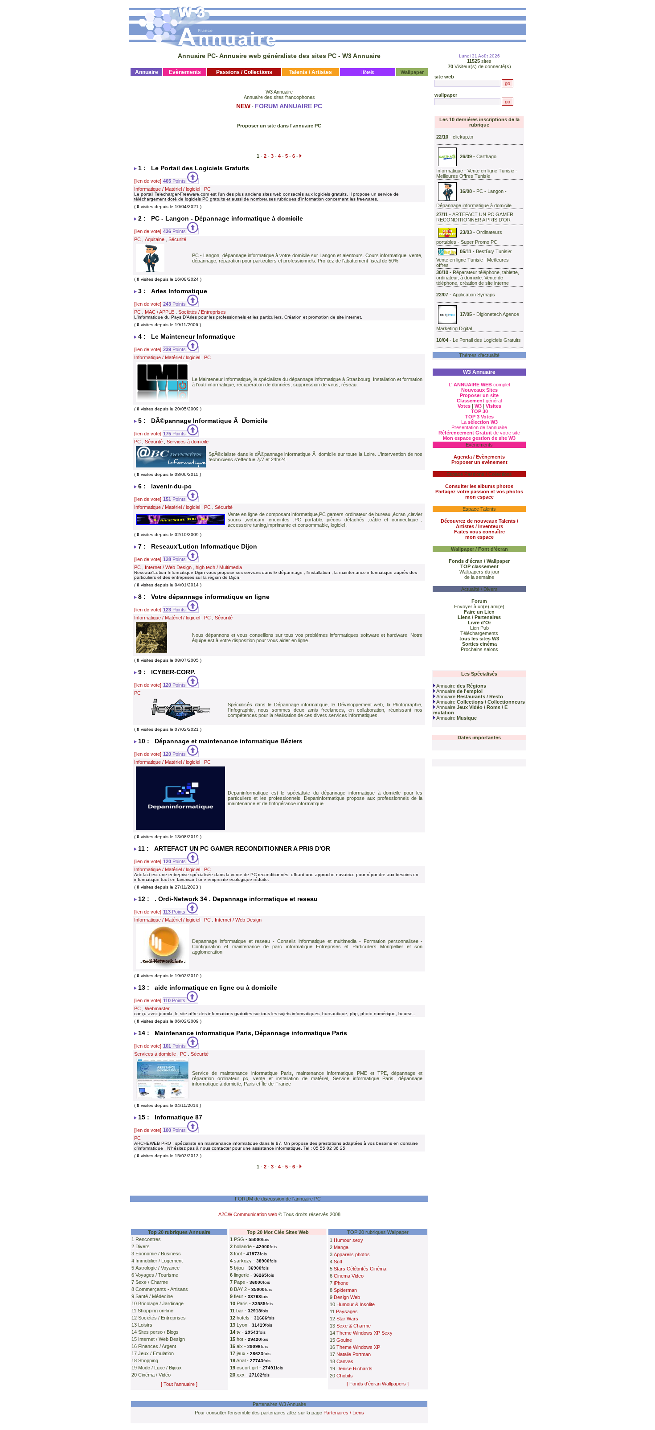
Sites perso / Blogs (158, 1332)
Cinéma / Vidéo (154, 1374)
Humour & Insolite (355, 1304)
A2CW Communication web (247, 1214)
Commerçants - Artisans (161, 1289)
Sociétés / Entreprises (202, 312)
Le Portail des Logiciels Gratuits (487, 340)
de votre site (479, 432)
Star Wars (347, 1318)
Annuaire (460, 685)
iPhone (341, 1283)
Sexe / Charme (151, 1282)
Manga (341, 1247)
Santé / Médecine (154, 1296)
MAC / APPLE (159, 312)
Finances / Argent (157, 1346)
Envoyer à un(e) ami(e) (479, 606)
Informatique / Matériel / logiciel (167, 189)
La (479, 422)
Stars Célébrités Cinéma (360, 1268)
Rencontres (148, 1239)
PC (207, 189)
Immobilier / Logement (159, 1260)
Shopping (148, 1360)
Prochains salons (479, 649)
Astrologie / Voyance (157, 1267)
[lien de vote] (147, 181)
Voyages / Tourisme (156, 1275)
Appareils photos (352, 1254)
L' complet (479, 384)
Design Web (347, 1297)
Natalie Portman (353, 1354)
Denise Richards (354, 1368)
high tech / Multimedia (219, 567)
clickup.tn (463, 136)
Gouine (344, 1340)
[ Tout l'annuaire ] (179, 1384)
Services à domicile (188, 441)
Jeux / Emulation (156, 1353)
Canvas (344, 1361)
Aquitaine (154, 239)
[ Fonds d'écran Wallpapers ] (378, 1383)
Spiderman (345, 1290)
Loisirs (145, 1325)
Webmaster (157, 1008)
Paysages (347, 1311)
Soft (338, 1261)
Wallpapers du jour (479, 571)
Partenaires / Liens (343, 1412)
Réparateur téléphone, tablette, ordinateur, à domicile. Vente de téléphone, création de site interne (477, 278)
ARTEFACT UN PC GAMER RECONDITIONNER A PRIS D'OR (474, 217)
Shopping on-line (155, 1310)
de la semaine (479, 577)
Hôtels (367, 72)
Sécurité (177, 239)
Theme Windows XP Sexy (364, 1333)
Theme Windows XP (358, 1347)
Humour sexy (348, 1240)
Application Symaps (474, 294)
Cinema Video (349, 1275)
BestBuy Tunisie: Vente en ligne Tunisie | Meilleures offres (474, 258)
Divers (142, 1246)
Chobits (344, 1375)
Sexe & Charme (353, 1325)
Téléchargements (479, 633)
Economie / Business (158, 1253)
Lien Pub (479, 628)
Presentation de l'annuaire (479, 427)
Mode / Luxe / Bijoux (160, 1367)
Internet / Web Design (168, 567)
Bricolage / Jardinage (161, 1303)
